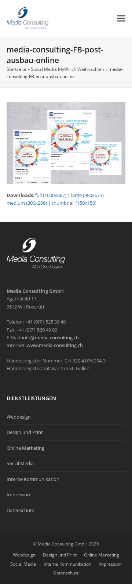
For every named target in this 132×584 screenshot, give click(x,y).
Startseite (16, 69)
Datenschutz (20, 510)
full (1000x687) (50, 195)
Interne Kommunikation (33, 479)
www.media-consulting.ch (55, 345)
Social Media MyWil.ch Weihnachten (67, 69)
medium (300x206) (27, 203)
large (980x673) (87, 195)
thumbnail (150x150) (74, 203)
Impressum (19, 494)
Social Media (20, 463)
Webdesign (19, 416)
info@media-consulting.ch (50, 337)
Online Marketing (25, 448)
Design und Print (25, 432)
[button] (121, 18)
